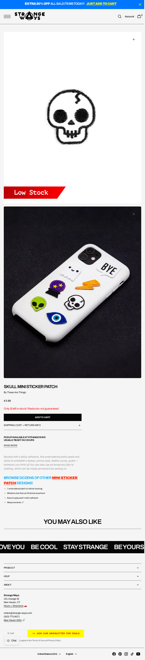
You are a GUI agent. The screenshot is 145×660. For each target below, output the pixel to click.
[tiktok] (129, 654)
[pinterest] (117, 654)
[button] (8, 16)
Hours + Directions (13, 606)
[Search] (117, 16)
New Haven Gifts (13, 620)
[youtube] (135, 654)
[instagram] (123, 654)
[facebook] (111, 654)
